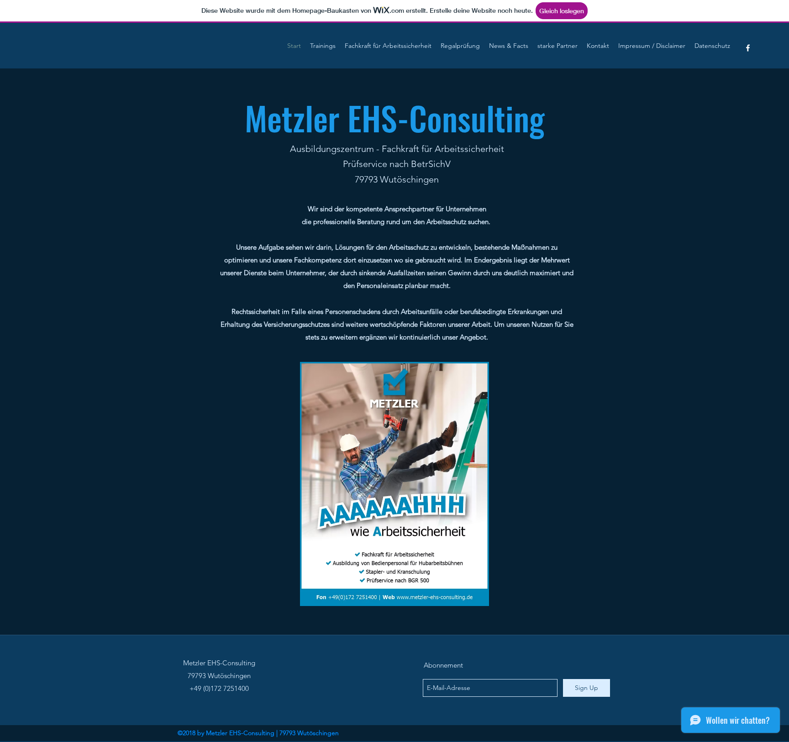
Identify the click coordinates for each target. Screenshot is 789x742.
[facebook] (747, 47)
